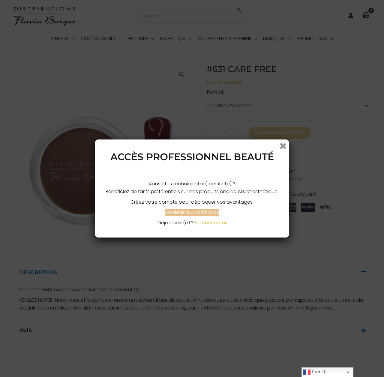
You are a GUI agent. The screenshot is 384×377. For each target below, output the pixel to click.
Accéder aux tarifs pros (192, 212)
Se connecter (210, 222)
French (318, 371)
